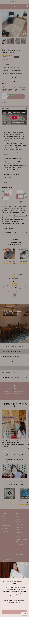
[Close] (26, 564)
